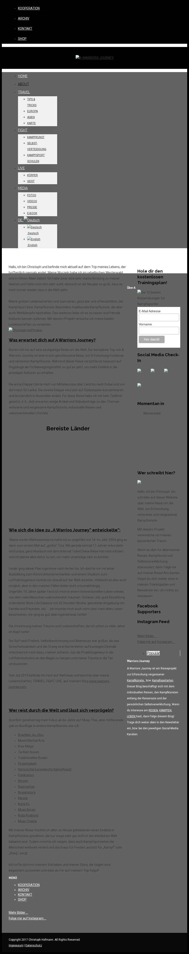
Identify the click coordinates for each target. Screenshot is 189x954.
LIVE (21, 168)
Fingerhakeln (27, 763)
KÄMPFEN (165, 710)
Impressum (16, 945)
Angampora (26, 792)
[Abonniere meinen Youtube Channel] (169, 374)
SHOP (22, 39)
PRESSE (32, 207)
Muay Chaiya (27, 821)
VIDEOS (32, 201)
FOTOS (31, 195)
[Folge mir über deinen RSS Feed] (156, 374)
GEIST (31, 181)
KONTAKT (25, 28)
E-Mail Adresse (150, 311)
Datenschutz (33, 945)
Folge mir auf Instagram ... (156, 642)
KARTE (31, 123)
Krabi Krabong (28, 815)
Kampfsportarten (162, 680)
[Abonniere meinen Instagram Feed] (142, 388)
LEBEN (131, 716)
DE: (21, 220)
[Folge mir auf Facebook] (142, 374)
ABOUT (23, 84)
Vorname (145, 324)
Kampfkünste (136, 680)
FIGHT (22, 130)
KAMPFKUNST (35, 137)
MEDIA (23, 188)
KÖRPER (32, 175)
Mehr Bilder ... (147, 636)
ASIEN (31, 117)
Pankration (26, 775)
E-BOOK (32, 213)
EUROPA (32, 111)
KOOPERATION (29, 8)
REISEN (153, 710)
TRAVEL (24, 92)
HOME (22, 76)
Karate (23, 798)
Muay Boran (26, 809)
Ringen (23, 781)
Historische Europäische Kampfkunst (44, 769)
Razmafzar (26, 786)
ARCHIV (23, 18)
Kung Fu (24, 804)
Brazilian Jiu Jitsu (31, 735)
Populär (153, 653)
